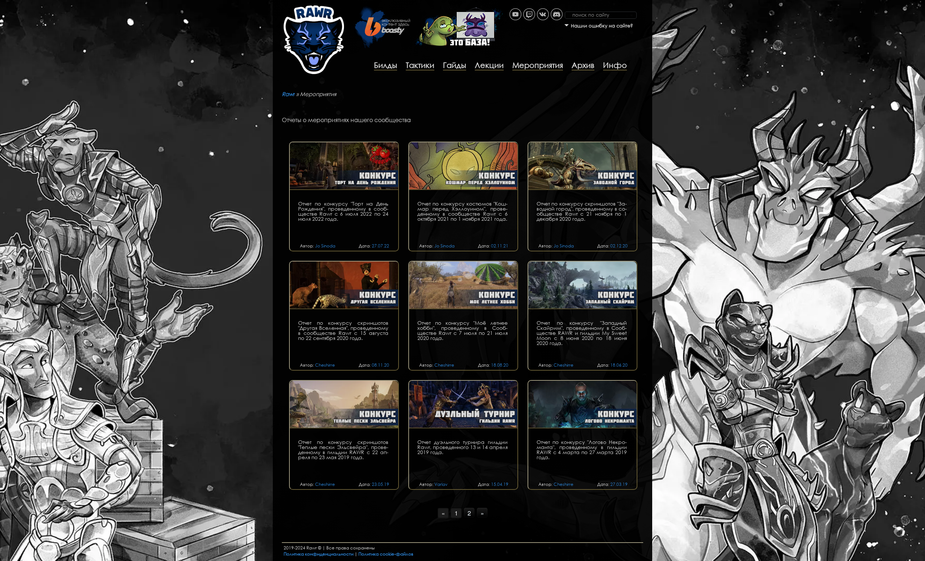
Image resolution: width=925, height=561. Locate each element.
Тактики (420, 65)
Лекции (489, 65)
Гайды (454, 65)
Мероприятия (537, 65)
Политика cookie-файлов (385, 554)
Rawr (288, 94)
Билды (385, 65)
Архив (583, 65)
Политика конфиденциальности (318, 554)
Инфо (615, 65)
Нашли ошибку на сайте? (602, 26)
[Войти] (648, 3)
